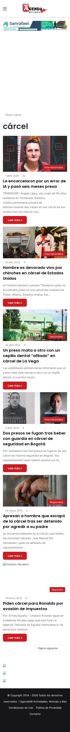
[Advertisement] (35, 75)
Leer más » (15, 220)
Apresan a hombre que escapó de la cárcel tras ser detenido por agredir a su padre (34, 521)
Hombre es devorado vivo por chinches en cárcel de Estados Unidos (33, 273)
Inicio (8, 114)
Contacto (35, 713)
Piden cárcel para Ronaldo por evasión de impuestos (33, 606)
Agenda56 (26, 701)
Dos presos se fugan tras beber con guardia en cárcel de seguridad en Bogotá (34, 438)
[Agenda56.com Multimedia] (35, 8)
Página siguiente (48, 648)
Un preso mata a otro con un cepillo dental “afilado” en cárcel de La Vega (31, 356)
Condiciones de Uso (21, 707)
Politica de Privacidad (48, 707)
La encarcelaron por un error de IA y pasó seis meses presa (34, 183)
